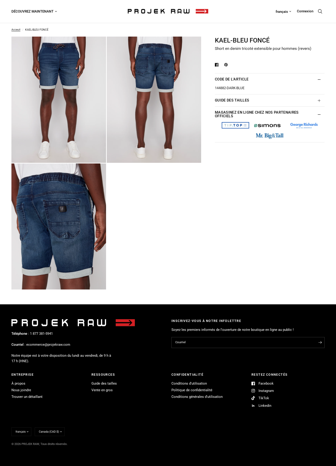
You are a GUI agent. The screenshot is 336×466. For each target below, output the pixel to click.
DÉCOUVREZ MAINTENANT (32, 11)
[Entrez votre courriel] (320, 342)
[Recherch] (320, 11)
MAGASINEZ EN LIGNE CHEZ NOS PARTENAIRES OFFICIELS (257, 114)
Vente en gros (102, 390)
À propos (18, 383)
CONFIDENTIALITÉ (187, 374)
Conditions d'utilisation (189, 383)
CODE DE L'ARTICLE (231, 79)
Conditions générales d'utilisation (197, 397)
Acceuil (15, 29)
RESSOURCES (103, 374)
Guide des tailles (104, 383)
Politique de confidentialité (191, 390)
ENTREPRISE (22, 374)
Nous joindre (21, 390)
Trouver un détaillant (27, 397)
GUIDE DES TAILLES (232, 100)
